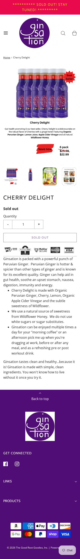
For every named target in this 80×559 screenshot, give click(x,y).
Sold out (40, 237)
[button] (11, 176)
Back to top (40, 399)
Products (11, 501)
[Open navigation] (5, 33)
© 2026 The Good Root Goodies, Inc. (28, 547)
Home (6, 57)
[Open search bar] (63, 33)
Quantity (10, 216)
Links (7, 481)
